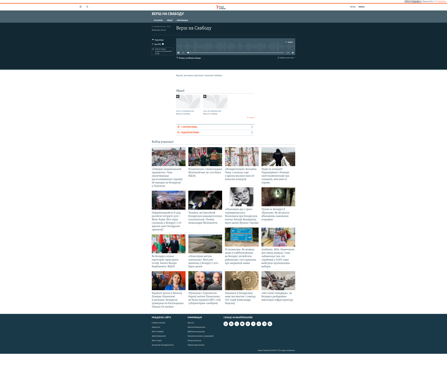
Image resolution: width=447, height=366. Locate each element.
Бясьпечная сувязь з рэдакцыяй (200, 336)
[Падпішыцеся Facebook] (231, 324)
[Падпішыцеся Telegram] (264, 324)
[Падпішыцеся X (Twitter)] (237, 324)
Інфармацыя (182, 20)
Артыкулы (158, 20)
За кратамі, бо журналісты (163, 345)
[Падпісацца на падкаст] (248, 324)
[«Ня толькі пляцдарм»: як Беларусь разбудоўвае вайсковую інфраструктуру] (278, 280)
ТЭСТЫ (352, 7)
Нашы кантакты (194, 340)
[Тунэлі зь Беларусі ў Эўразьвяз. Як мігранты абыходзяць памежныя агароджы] (278, 196)
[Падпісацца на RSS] (270, 324)
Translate (442, 2)
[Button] (158, 40)
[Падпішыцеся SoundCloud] (253, 324)
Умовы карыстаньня (196, 345)
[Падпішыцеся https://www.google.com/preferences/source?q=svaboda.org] (226, 324)
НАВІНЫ (361, 7)
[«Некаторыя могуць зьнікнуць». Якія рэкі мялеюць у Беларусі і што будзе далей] (205, 243)
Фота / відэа (157, 340)
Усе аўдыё (250, 118)
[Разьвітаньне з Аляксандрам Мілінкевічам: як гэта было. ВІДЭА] (205, 156)
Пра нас (191, 323)
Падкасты (156, 327)
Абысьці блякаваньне (196, 327)
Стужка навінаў (158, 323)
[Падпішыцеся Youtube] (242, 324)
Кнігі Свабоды (158, 332)
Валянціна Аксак (159, 30)
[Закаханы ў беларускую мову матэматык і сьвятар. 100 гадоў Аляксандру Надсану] (242, 280)
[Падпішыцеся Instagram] (259, 324)
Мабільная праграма (196, 332)
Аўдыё (170, 20)
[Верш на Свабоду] (188, 101)
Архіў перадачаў (159, 336)
